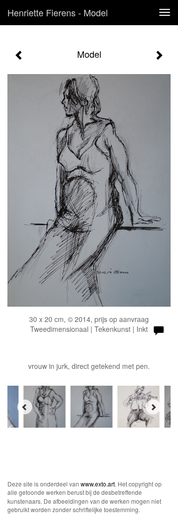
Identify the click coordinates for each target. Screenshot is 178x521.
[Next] (153, 407)
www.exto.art (98, 484)
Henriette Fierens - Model (57, 12)
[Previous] (24, 407)
